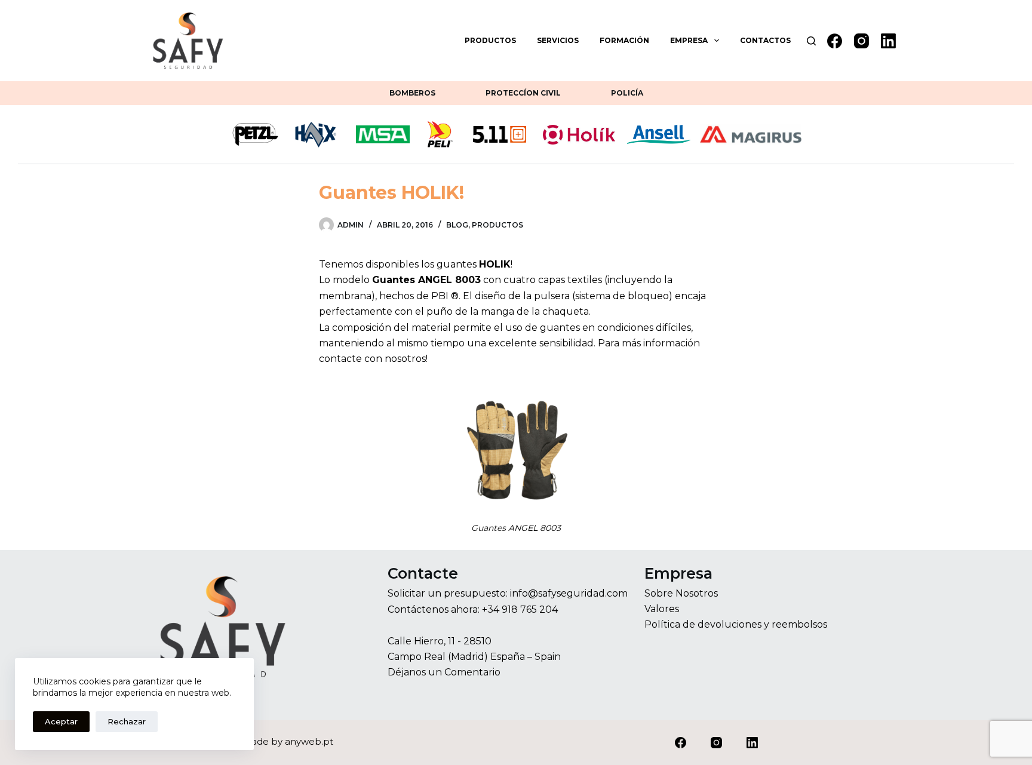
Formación (624, 40)
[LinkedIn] (888, 40)
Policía (627, 92)
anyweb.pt (309, 741)
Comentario (472, 672)
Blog (457, 224)
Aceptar (61, 721)
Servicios (558, 40)
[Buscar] (811, 40)
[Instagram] (861, 40)
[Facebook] (834, 40)
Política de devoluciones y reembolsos (735, 624)
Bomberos (412, 92)
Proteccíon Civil (523, 92)
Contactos (765, 40)
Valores (661, 609)
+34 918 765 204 (520, 609)
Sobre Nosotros (681, 593)
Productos (490, 40)
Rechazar (127, 721)
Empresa (689, 40)
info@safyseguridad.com (569, 593)
